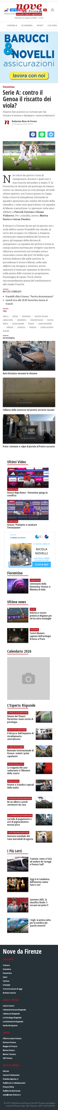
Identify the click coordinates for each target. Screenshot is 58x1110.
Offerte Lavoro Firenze (12, 1038)
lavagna (32, 327)
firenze (31, 323)
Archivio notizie (9, 992)
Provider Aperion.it (10, 1079)
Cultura (6, 981)
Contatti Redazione (11, 1075)
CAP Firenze (7, 1058)
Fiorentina (7, 973)
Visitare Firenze (9, 1042)
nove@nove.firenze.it (12, 1094)
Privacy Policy (8, 1086)
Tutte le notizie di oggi (12, 988)
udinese (9, 327)
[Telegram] (50, 134)
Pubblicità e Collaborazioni (14, 1083)
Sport (40, 25)
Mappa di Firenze (10, 1046)
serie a (5, 316)
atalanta (21, 327)
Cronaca (12, 25)
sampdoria (21, 319)
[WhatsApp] (41, 134)
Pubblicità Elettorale (11, 1090)
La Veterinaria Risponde (13, 1021)
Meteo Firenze (9, 1050)
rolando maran (36, 319)
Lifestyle (6, 985)
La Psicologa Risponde (12, 1017)
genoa (15, 316)
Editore (6, 1071)
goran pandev (18, 323)
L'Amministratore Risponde (14, 1009)
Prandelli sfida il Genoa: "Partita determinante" (30, 296)
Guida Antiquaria (10, 1025)
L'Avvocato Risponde (11, 1013)
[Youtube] (45, 10)
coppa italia (8, 319)
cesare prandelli (45, 323)
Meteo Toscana (9, 1054)
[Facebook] (32, 134)
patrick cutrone (41, 316)
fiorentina (26, 316)
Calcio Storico (8, 1005)
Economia (27, 25)
